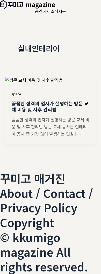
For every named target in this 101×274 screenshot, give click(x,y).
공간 (39, 11)
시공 (62, 11)
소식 (54, 11)
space (16, 93)
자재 (47, 11)
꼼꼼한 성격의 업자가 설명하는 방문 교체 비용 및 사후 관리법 (50, 106)
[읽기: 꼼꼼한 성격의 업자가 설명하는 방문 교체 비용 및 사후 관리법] (33, 79)
